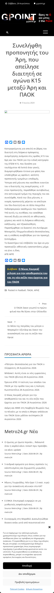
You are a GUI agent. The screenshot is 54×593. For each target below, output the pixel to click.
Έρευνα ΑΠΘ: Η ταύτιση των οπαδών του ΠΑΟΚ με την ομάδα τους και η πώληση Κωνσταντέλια (25, 386)
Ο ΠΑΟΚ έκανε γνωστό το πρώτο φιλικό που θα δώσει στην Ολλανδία (28, 307)
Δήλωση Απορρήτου (34, 589)
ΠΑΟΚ (30, 290)
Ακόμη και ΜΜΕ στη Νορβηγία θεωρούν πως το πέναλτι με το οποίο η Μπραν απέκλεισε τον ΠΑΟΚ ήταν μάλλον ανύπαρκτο (26, 411)
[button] (49, 527)
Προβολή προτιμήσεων (27, 582)
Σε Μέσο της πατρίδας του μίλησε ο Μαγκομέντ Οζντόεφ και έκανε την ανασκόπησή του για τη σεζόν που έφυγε (26, 330)
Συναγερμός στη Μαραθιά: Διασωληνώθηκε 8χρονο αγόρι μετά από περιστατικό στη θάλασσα (26, 522)
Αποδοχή (27, 565)
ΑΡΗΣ (36, 290)
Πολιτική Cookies (17, 589)
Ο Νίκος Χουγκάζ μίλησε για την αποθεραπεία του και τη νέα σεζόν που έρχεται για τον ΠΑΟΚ (24, 399)
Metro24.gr (16, 453)
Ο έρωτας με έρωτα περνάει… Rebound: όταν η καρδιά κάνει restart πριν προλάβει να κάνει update (25, 446)
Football (22, 290)
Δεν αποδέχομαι (27, 573)
